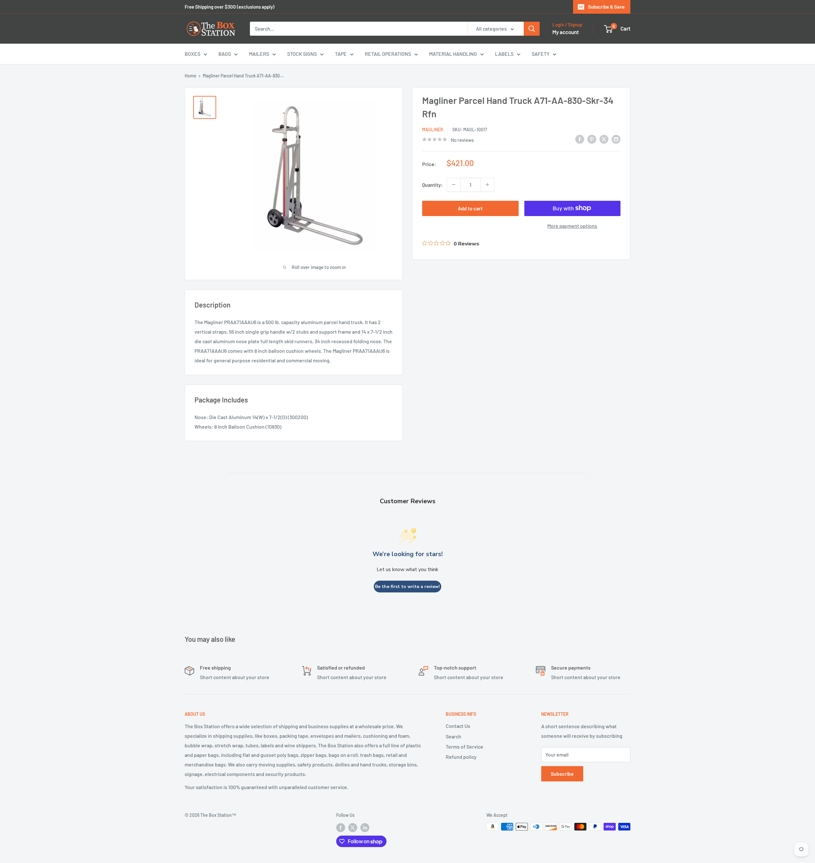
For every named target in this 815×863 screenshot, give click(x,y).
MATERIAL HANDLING (453, 54)
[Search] (532, 29)
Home (190, 75)
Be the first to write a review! (407, 587)
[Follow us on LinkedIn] (364, 827)
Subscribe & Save (606, 7)
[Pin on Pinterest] (591, 139)
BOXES (192, 54)
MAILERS (259, 54)
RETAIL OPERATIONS (388, 54)
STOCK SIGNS (302, 54)
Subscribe (562, 774)
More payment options (572, 225)
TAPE (341, 54)
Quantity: (432, 184)
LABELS (504, 54)
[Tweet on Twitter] (603, 139)
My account (565, 32)
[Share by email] (616, 139)
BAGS (224, 54)
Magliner (432, 129)
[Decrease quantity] (453, 184)
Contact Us (458, 726)
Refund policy (461, 757)
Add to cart (470, 208)
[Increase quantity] (487, 184)
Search (453, 736)
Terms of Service (464, 746)
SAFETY (540, 54)
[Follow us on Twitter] (352, 827)
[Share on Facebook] (579, 139)
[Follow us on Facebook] (340, 827)
